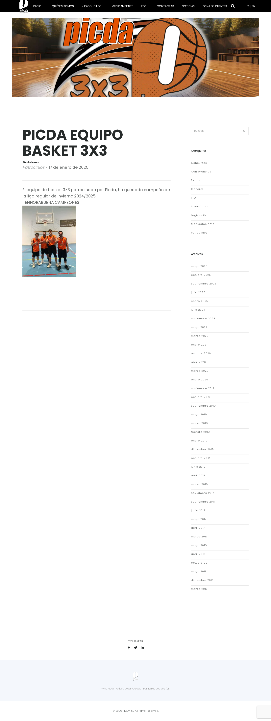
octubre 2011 (200, 563)
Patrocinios (33, 167)
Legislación (199, 215)
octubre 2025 (201, 275)
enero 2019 (199, 440)
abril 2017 (198, 528)
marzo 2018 (199, 484)
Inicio (37, 6)
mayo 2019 (199, 414)
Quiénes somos (63, 6)
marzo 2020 (200, 371)
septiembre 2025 (203, 283)
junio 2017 (198, 510)
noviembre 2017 (202, 493)
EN (253, 6)
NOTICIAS (188, 6)
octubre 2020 (201, 353)
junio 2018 (198, 467)
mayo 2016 (199, 545)
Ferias (195, 180)
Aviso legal (107, 688)
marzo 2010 (199, 589)
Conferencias (201, 171)
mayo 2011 (198, 571)
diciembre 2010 (202, 580)
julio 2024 (198, 310)
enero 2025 (199, 301)
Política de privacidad (128, 688)
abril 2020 (198, 362)
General (197, 189)
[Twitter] (135, 648)
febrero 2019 (200, 432)
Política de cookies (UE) (156, 688)
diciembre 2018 (202, 449)
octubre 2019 (200, 397)
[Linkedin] (142, 648)
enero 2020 (199, 379)
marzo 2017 (199, 536)
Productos (92, 6)
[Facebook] (129, 648)
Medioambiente (122, 6)
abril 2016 (198, 554)
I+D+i (195, 198)
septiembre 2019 (203, 406)
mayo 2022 (199, 327)
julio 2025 (198, 292)
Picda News (30, 162)
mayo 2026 (199, 266)
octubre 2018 (200, 458)
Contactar (165, 6)
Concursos (199, 163)
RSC (143, 6)
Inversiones (199, 206)
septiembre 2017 (203, 502)
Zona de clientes (215, 6)
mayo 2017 (199, 519)
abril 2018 (198, 475)
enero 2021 (199, 345)
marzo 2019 (199, 423)
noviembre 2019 (203, 388)
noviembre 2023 (203, 318)
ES (248, 6)
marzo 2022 (200, 336)
